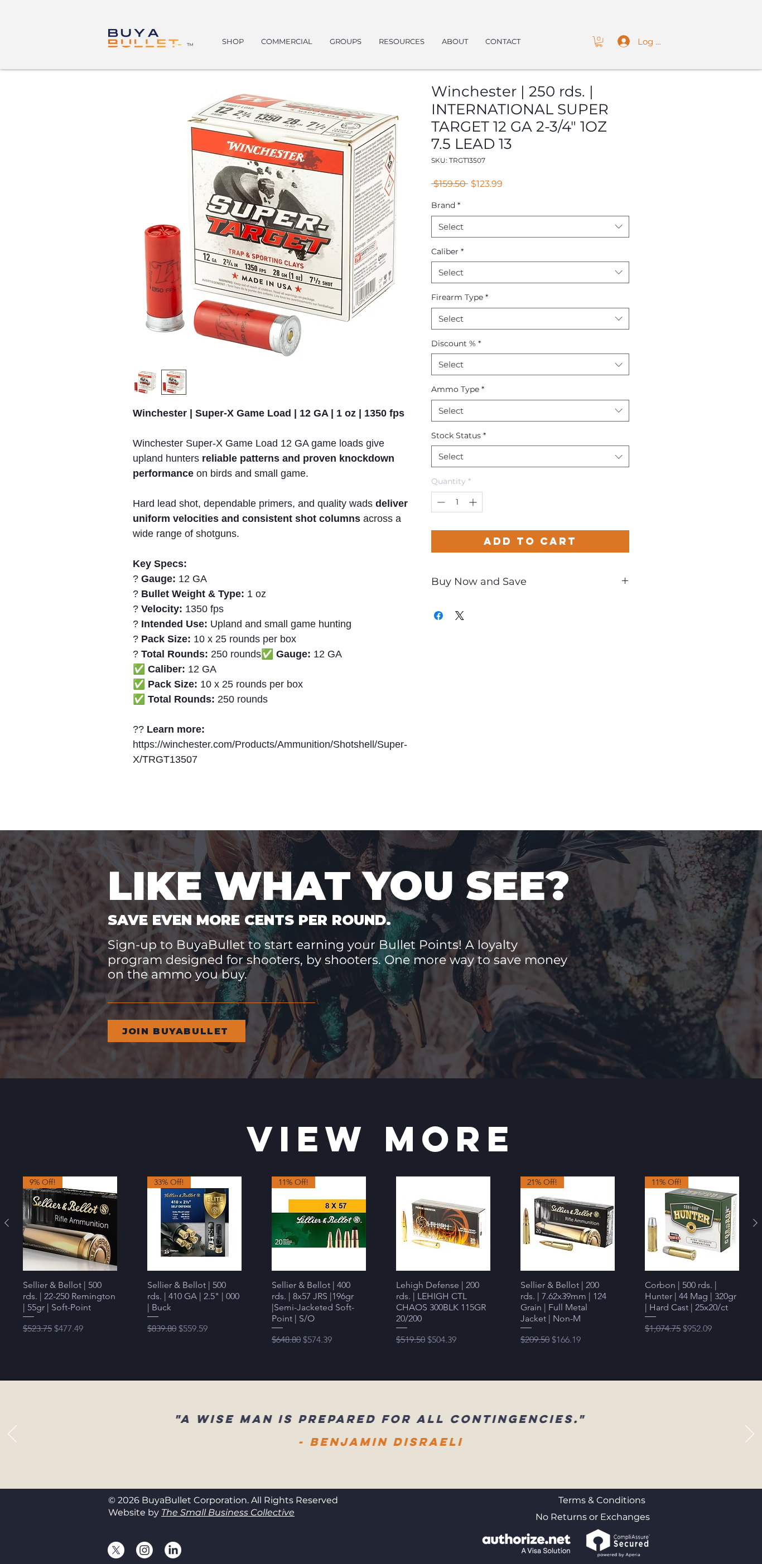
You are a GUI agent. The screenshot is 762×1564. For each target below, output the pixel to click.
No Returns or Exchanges (593, 1517)
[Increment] (474, 502)
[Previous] (12, 1434)
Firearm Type (459, 297)
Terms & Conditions (601, 1500)
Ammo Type (457, 389)
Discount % (456, 343)
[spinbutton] (457, 502)
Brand (445, 205)
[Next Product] (755, 1222)
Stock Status (458, 435)
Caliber (447, 251)
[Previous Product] (6, 1222)
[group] (381, 1261)
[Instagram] (144, 1550)
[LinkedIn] (173, 1550)
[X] (116, 1550)
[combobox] (530, 227)
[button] (598, 41)
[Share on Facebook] (438, 615)
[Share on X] (459, 615)
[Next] (749, 1434)
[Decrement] (440, 502)
